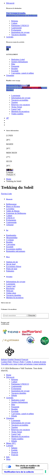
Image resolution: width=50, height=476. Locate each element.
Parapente (15, 66)
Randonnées (11, 235)
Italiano (4, 359)
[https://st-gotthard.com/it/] (10, 344)
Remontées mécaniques (15, 251)
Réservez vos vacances (20, 105)
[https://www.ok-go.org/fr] (9, 357)
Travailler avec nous (9, 364)
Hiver (8, 257)
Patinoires (10, 271)
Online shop (11, 293)
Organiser (10, 75)
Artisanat (9, 225)
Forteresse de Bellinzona (16, 213)
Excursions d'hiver (13, 266)
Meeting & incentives (14, 297)
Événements (16, 30)
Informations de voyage (20, 98)
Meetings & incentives (20, 111)
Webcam (9, 291)
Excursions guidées (14, 249)
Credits (28, 362)
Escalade (14, 71)
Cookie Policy (7, 362)
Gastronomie (16, 28)
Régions (14, 21)
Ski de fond (11, 264)
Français (24, 359)
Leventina (10, 209)
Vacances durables (18, 35)
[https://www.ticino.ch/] (11, 334)
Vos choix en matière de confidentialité (28, 466)
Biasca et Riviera (13, 206)
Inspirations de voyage (20, 32)
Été (7, 230)
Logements (15, 95)
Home (8, 179)
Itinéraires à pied (18, 59)
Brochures (10, 288)
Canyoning (10, 244)
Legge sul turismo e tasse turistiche (32, 364)
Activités (9, 37)
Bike (13, 64)
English (11, 359)
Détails (14, 395)
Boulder (14, 68)
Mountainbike (11, 237)
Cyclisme (10, 240)
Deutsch (17, 359)
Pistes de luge (11, 269)
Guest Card (16, 109)
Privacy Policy (19, 362)
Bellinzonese (11, 204)
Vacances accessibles (19, 100)
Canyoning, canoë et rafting (22, 73)
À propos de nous (39, 362)
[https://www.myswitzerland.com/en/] (31, 334)
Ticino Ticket (16, 107)
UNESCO (10, 218)
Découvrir (10, 3)
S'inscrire (31, 315)
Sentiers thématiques (19, 62)
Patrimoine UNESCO (20, 25)
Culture (14, 23)
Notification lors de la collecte (19, 472)
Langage (9, 172)
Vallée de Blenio (12, 211)
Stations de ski (12, 262)
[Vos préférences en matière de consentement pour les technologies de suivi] (45, 471)
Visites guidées (17, 114)
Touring (14, 102)
